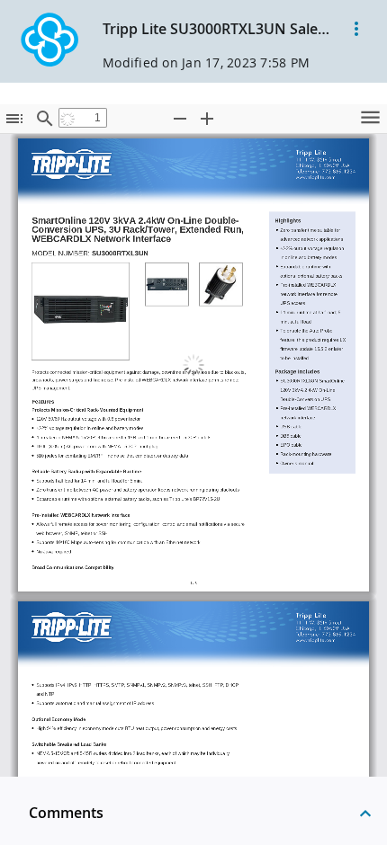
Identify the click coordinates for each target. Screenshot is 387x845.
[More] (356, 29)
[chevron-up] (365, 812)
